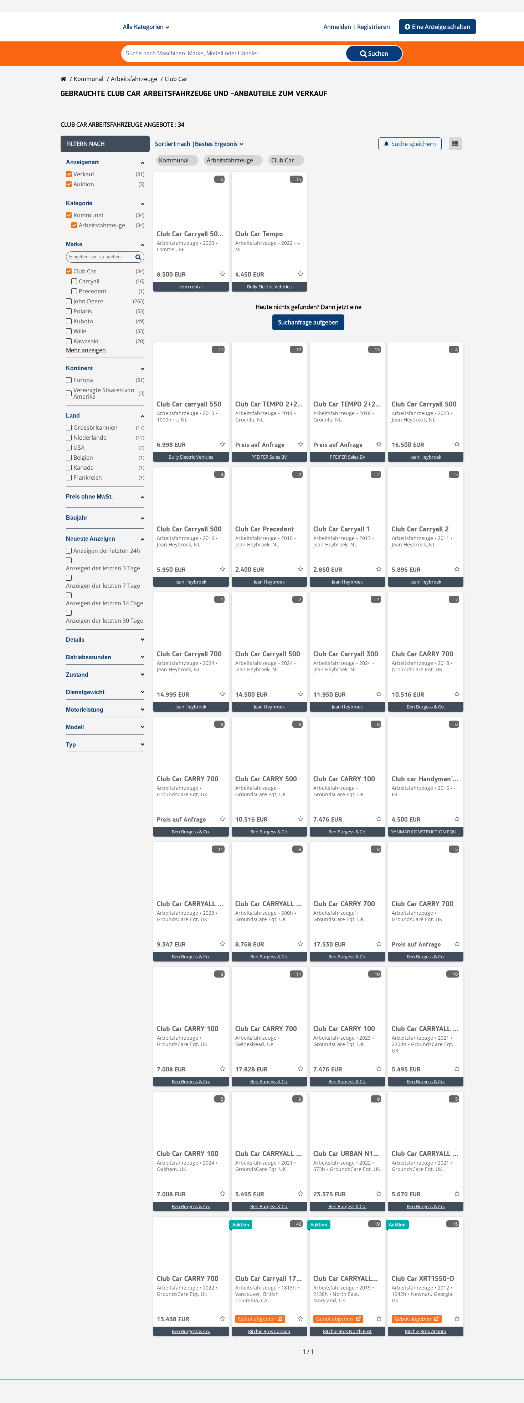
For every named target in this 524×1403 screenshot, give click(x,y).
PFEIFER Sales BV (269, 457)
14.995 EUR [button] (173, 695)
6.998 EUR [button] (171, 445)
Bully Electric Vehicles (269, 286)
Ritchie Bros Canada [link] (269, 1331)
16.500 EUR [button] (408, 445)
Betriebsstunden (88, 657)
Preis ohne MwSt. (89, 497)
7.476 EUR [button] (327, 820)
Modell (75, 727)
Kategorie (79, 203)
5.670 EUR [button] (406, 1194)
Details (75, 640)
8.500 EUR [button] (171, 275)
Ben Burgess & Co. (426, 706)
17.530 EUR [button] (329, 945)
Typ (71, 745)
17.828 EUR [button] (251, 1069)
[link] (191, 199)
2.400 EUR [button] (249, 570)
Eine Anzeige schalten (441, 27)
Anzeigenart (82, 162)
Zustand (77, 675)
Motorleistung (84, 710)
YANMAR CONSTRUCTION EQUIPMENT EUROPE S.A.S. (447, 831)
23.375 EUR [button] (329, 1194)
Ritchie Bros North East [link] (347, 1331)
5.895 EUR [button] (406, 570)
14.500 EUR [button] (251, 695)
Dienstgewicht (85, 692)
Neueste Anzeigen (90, 539)
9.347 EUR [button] (171, 945)
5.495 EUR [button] (406, 1069)
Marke (74, 244)
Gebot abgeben (256, 1318)
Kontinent (79, 368)
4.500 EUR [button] (406, 820)
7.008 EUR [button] (171, 1069)
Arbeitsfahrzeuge (134, 79)
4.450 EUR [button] (249, 275)
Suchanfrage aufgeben (308, 322)
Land (73, 416)
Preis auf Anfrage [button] (259, 445)
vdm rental (190, 286)
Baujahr (76, 518)
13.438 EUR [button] (173, 1319)
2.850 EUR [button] (327, 570)
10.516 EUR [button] (408, 695)
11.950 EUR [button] (329, 695)
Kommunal (88, 79)
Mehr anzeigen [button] (86, 350)
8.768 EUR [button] (249, 945)
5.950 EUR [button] (171, 570)
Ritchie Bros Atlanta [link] (425, 1331)
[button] (105, 144)
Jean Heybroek (425, 457)
